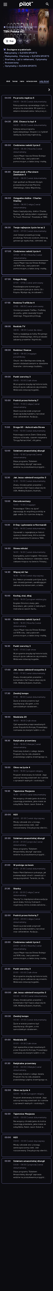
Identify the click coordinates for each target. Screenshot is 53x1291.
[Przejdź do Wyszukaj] (47, 4)
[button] (49, 90)
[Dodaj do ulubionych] (20, 41)
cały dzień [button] (44, 81)
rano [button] (22, 81)
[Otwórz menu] (5, 4)
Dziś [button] (8, 81)
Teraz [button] (15, 81)
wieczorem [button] (31, 81)
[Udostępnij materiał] (27, 41)
